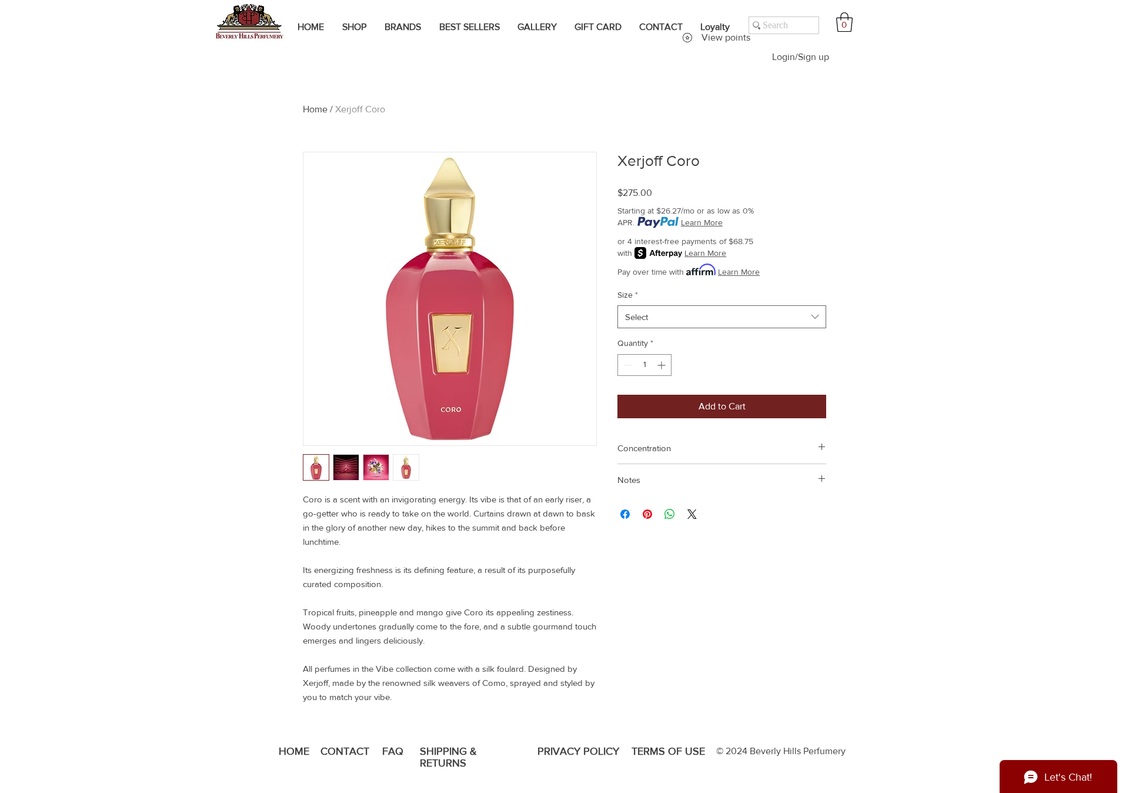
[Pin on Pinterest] (647, 514)
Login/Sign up (800, 57)
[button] (844, 22)
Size (627, 294)
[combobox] (721, 316)
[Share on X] (692, 514)
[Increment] (662, 365)
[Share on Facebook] (625, 514)
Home (315, 109)
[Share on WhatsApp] (670, 514)
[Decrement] (626, 365)
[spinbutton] (644, 365)
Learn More (702, 222)
